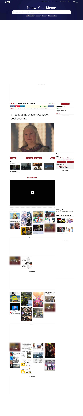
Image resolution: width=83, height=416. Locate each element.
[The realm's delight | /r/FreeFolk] (32, 133)
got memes (68, 160)
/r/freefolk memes (59, 160)
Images (38, 15)
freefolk (57, 157)
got (64, 160)
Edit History (70, 162)
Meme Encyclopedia (46, 2)
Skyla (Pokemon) (60, 233)
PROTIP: (11, 108)
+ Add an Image (65, 103)
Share (12, 106)
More (69, 2)
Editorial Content (52, 15)
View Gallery (29, 158)
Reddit (57, 154)
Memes (44, 15)
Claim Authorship (61, 162)
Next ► (52, 158)
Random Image (38, 158)
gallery (29, 108)
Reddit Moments (62, 166)
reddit (72, 158)
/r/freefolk (13, 103)
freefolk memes (67, 158)
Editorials (62, 2)
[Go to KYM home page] (7, 2)
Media (56, 2)
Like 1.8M (52, 106)
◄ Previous (13, 158)
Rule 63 (67, 233)
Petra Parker (68, 224)
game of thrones (67, 157)
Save (18, 106)
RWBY (58, 224)
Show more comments (32, 177)
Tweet (23, 106)
